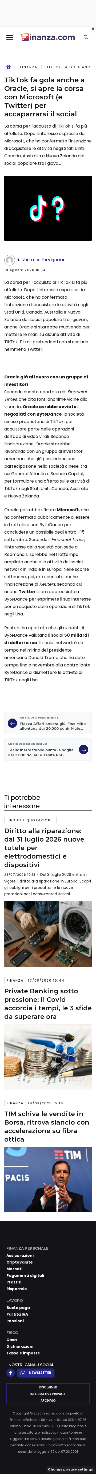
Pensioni (15, 1321)
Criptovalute (19, 1262)
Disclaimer (48, 1387)
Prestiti (13, 1282)
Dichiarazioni (19, 1346)
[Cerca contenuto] (87, 37)
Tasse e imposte (23, 1353)
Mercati (14, 1269)
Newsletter (40, 1372)
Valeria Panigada (43, 259)
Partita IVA (17, 1314)
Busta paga (18, 1307)
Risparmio (16, 1288)
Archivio (48, 1400)
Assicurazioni (20, 1255)
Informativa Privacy (48, 1394)
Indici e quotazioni (30, 820)
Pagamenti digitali (25, 1275)
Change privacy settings (70, 1469)
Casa (11, 1339)
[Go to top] (85, 1456)
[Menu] (9, 37)
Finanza (28, 67)
